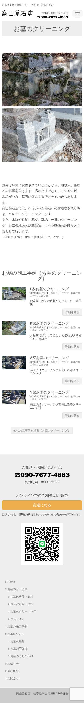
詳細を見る (72, 312)
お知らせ (43, 295)
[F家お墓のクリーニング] (14, 293)
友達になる (42, 505)
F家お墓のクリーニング (49, 289)
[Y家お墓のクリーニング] (14, 397)
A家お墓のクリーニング (49, 358)
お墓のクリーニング (58, 293)
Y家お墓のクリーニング (49, 392)
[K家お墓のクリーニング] (14, 328)
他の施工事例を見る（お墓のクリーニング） (42, 430)
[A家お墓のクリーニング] (14, 362)
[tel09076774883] (52, 17)
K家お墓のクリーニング (49, 323)
